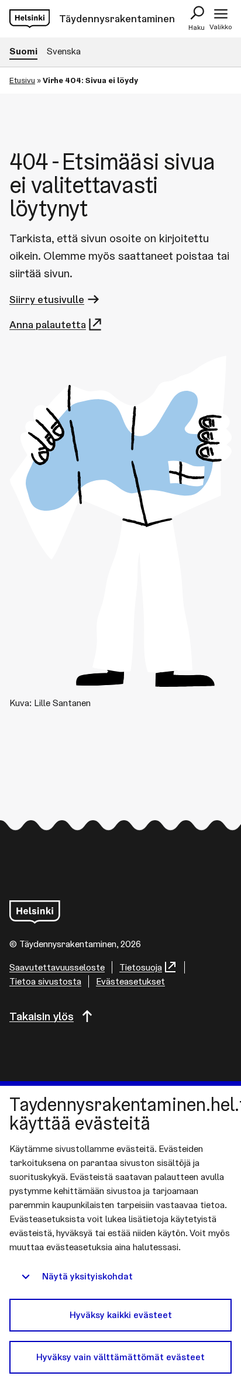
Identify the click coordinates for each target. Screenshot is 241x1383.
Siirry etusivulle (46, 299)
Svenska (64, 51)
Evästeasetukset (130, 981)
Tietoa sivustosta (45, 981)
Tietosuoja (140, 967)
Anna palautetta (47, 324)
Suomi (23, 51)
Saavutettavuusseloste (57, 967)
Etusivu (22, 80)
